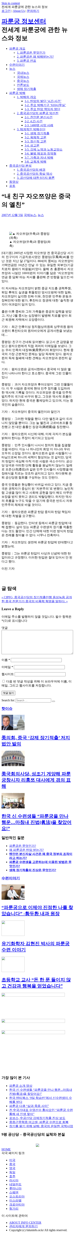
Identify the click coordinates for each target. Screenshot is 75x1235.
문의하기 (33, 10)
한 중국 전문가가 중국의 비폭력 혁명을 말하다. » (35, 601)
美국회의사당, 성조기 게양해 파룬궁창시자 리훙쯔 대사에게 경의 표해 (36, 780)
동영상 (13, 181)
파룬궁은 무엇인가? (22, 845)
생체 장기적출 (26, 89)
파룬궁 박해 (17, 93)
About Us (19, 10)
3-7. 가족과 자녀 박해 (39, 157)
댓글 (5, 627)
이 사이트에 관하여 (15, 1215)
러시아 (13, 1180)
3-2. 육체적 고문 (35, 137)
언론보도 (23, 85)
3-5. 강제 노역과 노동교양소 (43, 149)
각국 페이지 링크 (13, 1153)
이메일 (7, 667)
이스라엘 (15, 1200)
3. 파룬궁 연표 (26, 60)
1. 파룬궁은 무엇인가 (31, 52)
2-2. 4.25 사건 (33, 121)
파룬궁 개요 (17, 48)
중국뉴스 (23, 80)
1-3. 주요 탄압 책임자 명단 (42, 109)
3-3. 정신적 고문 (35, 141)
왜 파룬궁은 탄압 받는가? (26, 849)
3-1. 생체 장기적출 (37, 133)
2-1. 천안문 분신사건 (38, 117)
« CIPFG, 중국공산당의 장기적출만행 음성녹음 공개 (37, 597)
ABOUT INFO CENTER (25, 1222)
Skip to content (11, 3)
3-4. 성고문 (32, 145)
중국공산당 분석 (20, 165)
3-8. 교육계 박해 (35, 161)
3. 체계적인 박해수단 (31, 129)
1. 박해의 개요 (26, 97)
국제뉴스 (23, 76)
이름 (6, 660)
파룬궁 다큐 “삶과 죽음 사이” (29, 1106)
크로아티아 (17, 1204)
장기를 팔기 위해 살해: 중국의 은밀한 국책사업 (41, 1126)
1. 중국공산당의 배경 (31, 169)
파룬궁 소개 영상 (20, 1085)
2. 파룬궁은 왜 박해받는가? (35, 56)
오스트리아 (17, 1196)
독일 (12, 1172)
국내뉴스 (23, 72)
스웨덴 (13, 1192)
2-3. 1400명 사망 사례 (39, 125)
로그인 (6, 10)
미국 (12, 1160)
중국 (12, 1164)
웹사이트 (8, 674)
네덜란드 (15, 1184)
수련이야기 (17, 64)
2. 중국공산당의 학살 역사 (34, 173)
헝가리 (13, 1208)
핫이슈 (7, 709)
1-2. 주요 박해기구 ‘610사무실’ (45, 105)
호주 (12, 1176)
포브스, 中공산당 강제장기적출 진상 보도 (37, 1118)
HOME (6, 1149)
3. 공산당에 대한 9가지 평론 (36, 177)
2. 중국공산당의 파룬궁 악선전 (37, 113)
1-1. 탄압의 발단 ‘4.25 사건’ (43, 101)
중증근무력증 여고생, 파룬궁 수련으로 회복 (38, 1122)
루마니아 (15, 1188)
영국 (12, 1168)
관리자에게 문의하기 (23, 1226)
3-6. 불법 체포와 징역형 (40, 153)
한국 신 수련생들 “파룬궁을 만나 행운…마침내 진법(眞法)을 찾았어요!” (37, 822)
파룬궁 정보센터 (24, 21)
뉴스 (12, 68)
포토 (12, 185)
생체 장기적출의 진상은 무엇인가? (32, 870)
